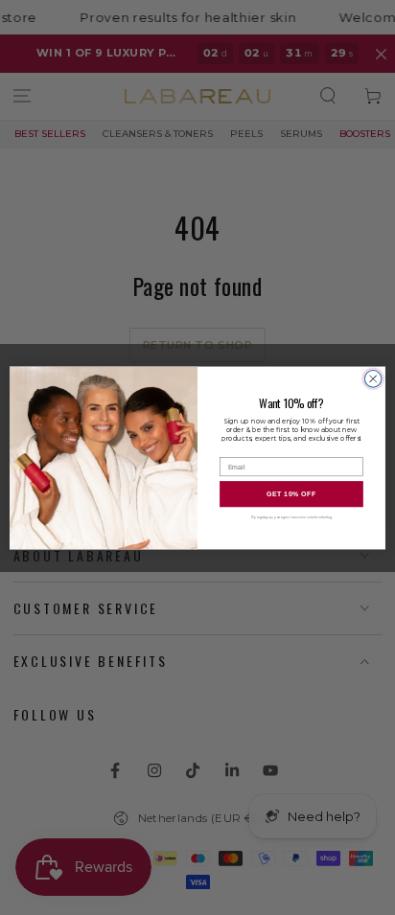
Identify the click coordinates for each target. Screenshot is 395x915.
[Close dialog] (373, 378)
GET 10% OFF (292, 493)
